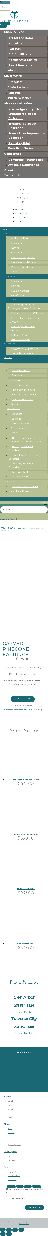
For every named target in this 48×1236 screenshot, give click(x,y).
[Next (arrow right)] (9, 1234)
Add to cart (22, 699)
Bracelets (15, 43)
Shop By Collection (18, 103)
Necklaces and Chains (23, 262)
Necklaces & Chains (22, 60)
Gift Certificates (20, 54)
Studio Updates (10, 1152)
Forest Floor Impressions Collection (26, 135)
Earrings (14, 49)
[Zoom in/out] (3, 1230)
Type (6, 233)
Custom (8, 358)
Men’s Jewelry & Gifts (23, 257)
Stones (21, 529)
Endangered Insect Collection (22, 126)
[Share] (15, 1230)
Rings (12, 70)
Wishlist (22, 198)
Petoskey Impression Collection (21, 328)
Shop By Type (14, 32)
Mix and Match (7, 528)
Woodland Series (20, 148)
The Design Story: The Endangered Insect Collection (24, 114)
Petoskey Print (19, 143)
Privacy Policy (24, 1224)
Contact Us (12, 175)
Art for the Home (21, 38)
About (8, 170)
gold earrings (36, 710)
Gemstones (12, 153)
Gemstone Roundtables (25, 159)
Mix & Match (13, 76)
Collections (10, 299)
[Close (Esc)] (21, 1230)
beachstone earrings (22, 710)
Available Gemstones (23, 164)
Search (2, 2)
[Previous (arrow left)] (3, 1234)
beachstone (8, 710)
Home (2, 527)
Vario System (18, 87)
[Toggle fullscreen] (9, 1230)
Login (21, 202)
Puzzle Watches (19, 98)
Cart (44, 515)
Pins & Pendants (20, 65)
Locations (23, 194)
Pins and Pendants (22, 267)
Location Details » (24, 1012)
